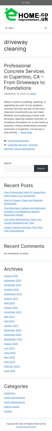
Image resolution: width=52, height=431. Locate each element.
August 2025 (11, 298)
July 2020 (9, 348)
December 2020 (12, 330)
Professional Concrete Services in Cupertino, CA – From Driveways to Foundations (24, 77)
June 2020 (9, 353)
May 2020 (9, 357)
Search (7, 163)
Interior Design (11, 406)
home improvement (24, 149)
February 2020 (12, 366)
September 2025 (13, 294)
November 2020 (12, 334)
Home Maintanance (14, 402)
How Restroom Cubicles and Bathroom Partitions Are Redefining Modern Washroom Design (25, 211)
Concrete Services (17, 145)
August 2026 (11, 276)
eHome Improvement (26, 427)
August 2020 (11, 343)
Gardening (9, 393)
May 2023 (9, 316)
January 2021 (11, 325)
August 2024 (11, 307)
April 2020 (9, 362)
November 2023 (12, 312)
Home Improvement (18, 140)
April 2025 (9, 303)
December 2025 (12, 280)
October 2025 (11, 289)
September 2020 (13, 339)
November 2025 (12, 285)
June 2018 (9, 371)
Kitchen (8, 411)
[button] (45, 28)
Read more (26, 132)
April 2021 (9, 321)
